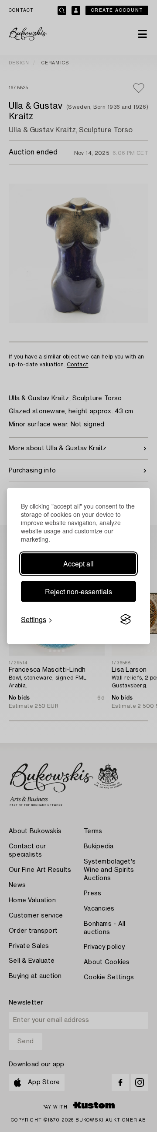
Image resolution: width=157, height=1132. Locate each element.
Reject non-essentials (78, 591)
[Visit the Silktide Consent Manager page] (125, 619)
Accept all (78, 564)
